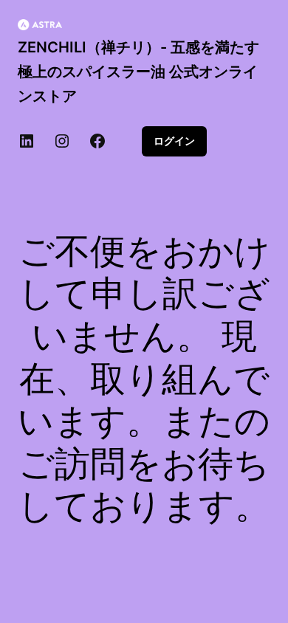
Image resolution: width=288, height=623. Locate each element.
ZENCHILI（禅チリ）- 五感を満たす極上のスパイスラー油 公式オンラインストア (138, 71)
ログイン (174, 140)
